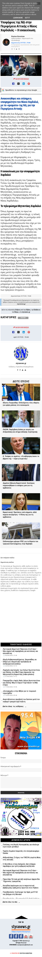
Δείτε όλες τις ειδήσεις (15, 706)
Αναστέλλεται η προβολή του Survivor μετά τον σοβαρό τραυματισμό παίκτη (21, 700)
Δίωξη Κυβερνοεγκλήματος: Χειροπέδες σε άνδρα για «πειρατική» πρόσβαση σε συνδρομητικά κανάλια (20, 661)
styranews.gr (26, 312)
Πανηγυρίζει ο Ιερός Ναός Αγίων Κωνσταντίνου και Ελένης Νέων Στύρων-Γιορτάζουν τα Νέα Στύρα (21, 682)
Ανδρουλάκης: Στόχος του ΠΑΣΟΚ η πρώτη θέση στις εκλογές (21, 858)
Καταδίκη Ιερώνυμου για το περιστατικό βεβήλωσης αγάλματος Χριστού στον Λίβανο (20, 887)
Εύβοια (28, 310)
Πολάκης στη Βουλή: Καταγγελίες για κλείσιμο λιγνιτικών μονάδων (21, 846)
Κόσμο (16, 312)
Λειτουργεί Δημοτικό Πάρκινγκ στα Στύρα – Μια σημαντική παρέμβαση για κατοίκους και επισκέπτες (20, 651)
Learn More (18, 18)
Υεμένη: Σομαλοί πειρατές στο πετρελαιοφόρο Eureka (21, 852)
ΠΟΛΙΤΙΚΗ (23, 318)
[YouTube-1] (26, 936)
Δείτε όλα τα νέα (11, 902)
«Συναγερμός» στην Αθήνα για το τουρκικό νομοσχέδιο (19, 692)
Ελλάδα (36, 310)
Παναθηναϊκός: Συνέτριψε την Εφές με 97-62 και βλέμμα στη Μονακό (20, 893)
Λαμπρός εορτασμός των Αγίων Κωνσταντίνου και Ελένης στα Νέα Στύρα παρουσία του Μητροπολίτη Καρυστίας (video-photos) (21, 672)
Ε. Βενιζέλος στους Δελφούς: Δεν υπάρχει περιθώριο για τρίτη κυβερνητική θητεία (19, 865)
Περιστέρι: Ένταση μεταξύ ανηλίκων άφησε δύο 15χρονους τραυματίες (21, 880)
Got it (27, 18)
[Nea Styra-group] (21, 936)
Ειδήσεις (18, 310)
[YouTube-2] (31, 936)
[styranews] (11, 936)
